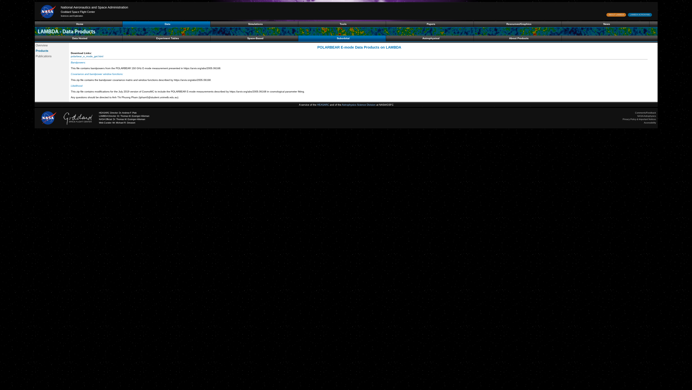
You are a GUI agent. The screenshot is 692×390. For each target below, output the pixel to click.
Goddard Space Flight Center (78, 11)
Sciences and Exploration (72, 16)
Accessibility (650, 123)
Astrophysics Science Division (359, 104)
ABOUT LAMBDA (616, 14)
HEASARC (323, 104)
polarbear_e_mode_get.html (87, 56)
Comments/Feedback (645, 113)
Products (42, 50)
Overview (42, 45)
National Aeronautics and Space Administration (94, 7)
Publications (44, 56)
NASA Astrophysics (646, 116)
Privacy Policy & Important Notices (639, 119)
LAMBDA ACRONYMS (640, 14)
